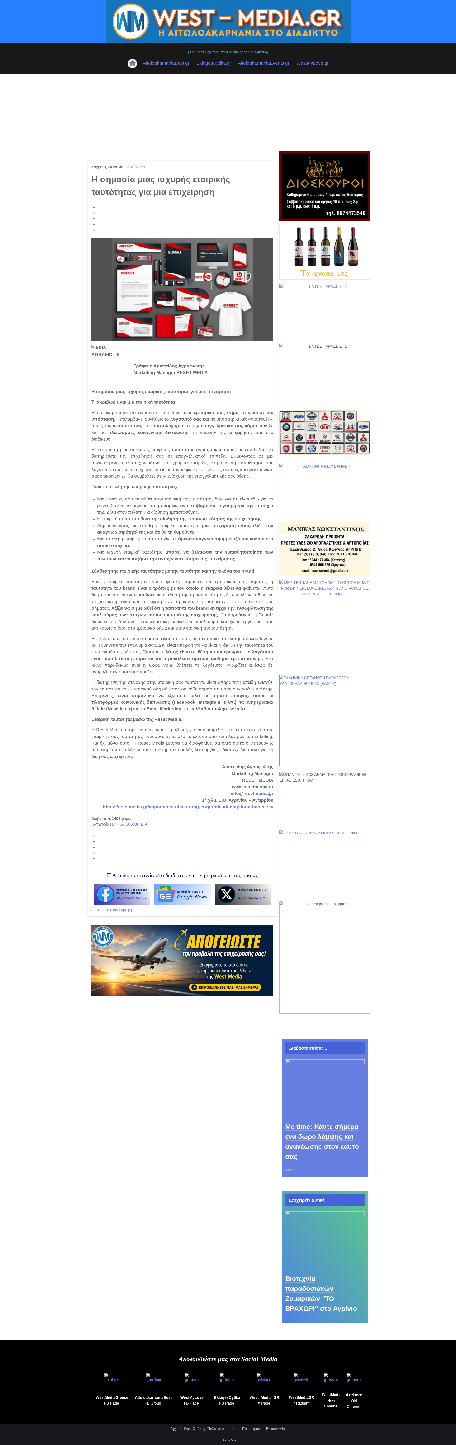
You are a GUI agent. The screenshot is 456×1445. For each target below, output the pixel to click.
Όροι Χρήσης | (195, 1429)
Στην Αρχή (230, 1440)
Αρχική (175, 1429)
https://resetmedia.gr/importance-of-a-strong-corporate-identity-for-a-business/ (188, 806)
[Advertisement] (228, 110)
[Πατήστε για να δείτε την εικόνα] (182, 289)
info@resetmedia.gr (252, 793)
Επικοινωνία (276, 1429)
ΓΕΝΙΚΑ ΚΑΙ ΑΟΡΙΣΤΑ (128, 824)
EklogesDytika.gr (213, 63)
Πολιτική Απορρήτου (223, 1429)
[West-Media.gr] (228, 21)
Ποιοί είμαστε (252, 1429)
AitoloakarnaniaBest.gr (166, 63)
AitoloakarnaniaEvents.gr (263, 63)
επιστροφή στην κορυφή (111, 910)
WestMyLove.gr (312, 63)
